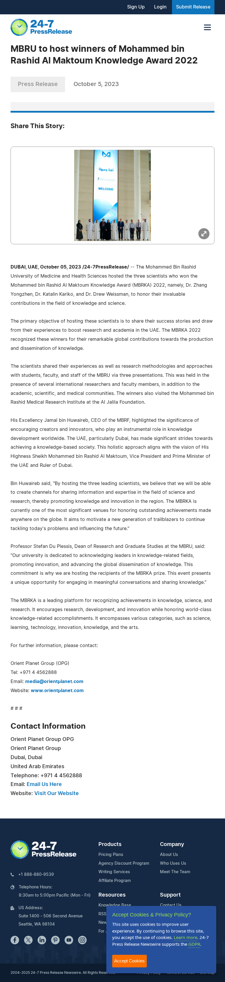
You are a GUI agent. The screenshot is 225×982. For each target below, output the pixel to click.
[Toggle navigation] (207, 27)
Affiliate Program (114, 881)
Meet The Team (175, 872)
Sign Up (136, 7)
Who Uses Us (173, 863)
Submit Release (193, 7)
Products (110, 844)
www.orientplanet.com (57, 690)
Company (172, 844)
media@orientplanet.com (54, 681)
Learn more (185, 937)
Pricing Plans (110, 855)
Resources (112, 895)
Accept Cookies (129, 960)
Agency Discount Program (123, 863)
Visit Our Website (56, 793)
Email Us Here (44, 784)
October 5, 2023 (96, 84)
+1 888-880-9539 (36, 875)
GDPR (194, 944)
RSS (102, 914)
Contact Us (171, 905)
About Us (169, 855)
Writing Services (114, 872)
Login (160, 7)
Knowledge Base (114, 905)
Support (170, 895)
